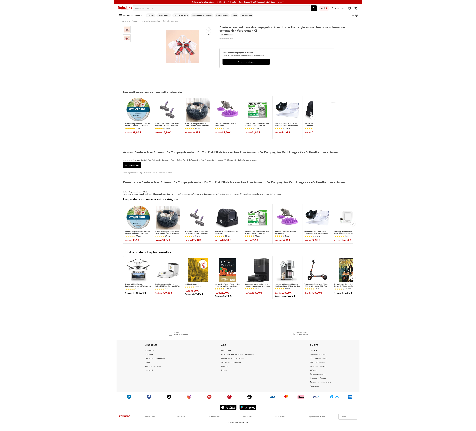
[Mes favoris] (349, 8)
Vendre (147, 362)
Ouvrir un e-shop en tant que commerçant (237, 354)
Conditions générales (318, 354)
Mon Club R (149, 370)
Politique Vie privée (317, 362)
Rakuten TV (181, 416)
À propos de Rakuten (317, 416)
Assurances (314, 386)
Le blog (224, 370)
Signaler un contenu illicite (231, 362)
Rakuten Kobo (149, 416)
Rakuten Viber (214, 416)
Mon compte (149, 350)
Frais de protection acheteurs (232, 358)
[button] (277, 1)
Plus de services (280, 416)
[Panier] (355, 8)
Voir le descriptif (226, 34)
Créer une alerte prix (246, 62)
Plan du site (225, 366)
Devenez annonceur (318, 374)
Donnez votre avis (132, 165)
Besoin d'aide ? (227, 350)
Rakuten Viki (247, 416)
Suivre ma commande (153, 366)
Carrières (313, 350)
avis (232, 39)
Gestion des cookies (317, 366)
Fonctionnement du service (320, 382)
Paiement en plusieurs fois (155, 358)
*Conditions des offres (318, 358)
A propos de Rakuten (318, 378)
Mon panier (149, 354)
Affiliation (313, 370)
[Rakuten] (125, 8)
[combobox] (221, 8)
